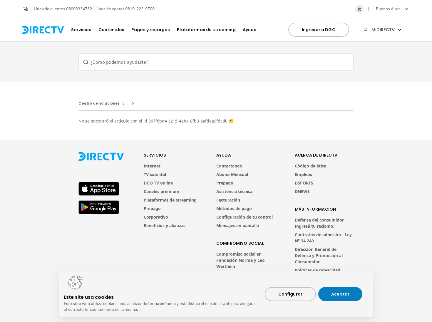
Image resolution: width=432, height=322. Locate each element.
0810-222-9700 (140, 8)
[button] (392, 8)
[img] (399, 29)
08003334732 (79, 8)
